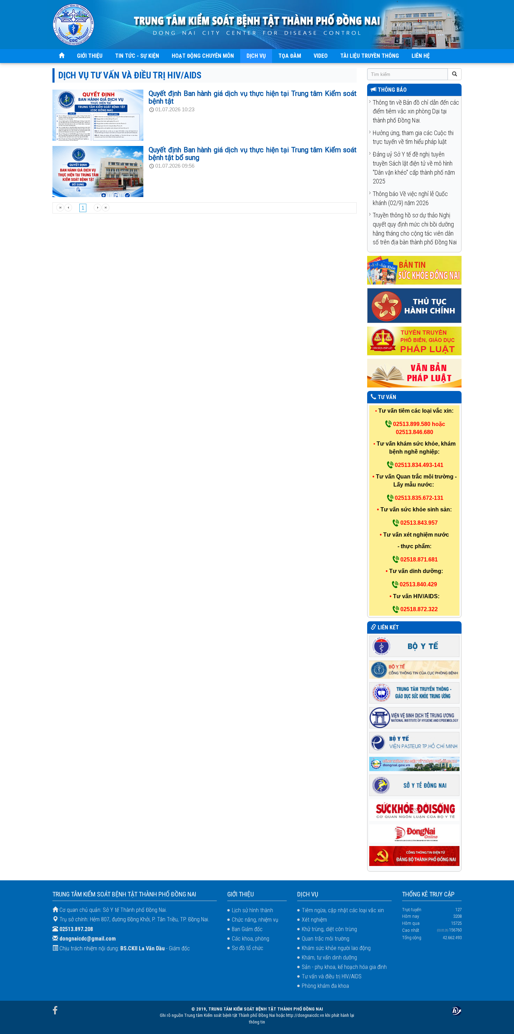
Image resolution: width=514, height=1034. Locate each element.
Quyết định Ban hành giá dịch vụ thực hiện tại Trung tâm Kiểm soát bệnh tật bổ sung (253, 154)
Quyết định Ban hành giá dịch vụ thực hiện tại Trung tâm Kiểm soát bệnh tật (253, 97)
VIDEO (321, 56)
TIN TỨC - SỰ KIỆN (137, 56)
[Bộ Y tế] (414, 646)
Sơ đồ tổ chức (247, 948)
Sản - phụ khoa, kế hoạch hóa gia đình (344, 967)
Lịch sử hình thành (252, 910)
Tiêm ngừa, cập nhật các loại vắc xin (343, 910)
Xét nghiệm (314, 919)
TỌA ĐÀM (289, 56)
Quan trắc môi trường (325, 938)
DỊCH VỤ (256, 56)
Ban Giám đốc (247, 929)
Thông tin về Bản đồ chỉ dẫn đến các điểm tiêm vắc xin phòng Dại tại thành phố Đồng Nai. (416, 111)
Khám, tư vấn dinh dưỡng (329, 957)
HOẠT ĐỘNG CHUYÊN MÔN (203, 56)
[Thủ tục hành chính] (414, 305)
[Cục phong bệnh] (414, 669)
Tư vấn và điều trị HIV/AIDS (332, 976)
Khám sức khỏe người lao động (336, 948)
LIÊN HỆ (421, 56)
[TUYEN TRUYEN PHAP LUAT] (414, 340)
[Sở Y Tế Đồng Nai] (414, 785)
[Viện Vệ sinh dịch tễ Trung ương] (414, 717)
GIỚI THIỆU (89, 56)
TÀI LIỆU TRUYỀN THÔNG (369, 56)
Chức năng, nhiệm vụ (255, 919)
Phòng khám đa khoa (325, 986)
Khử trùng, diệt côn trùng (329, 929)
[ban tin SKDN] (414, 270)
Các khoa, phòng (250, 938)
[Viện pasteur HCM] (414, 742)
